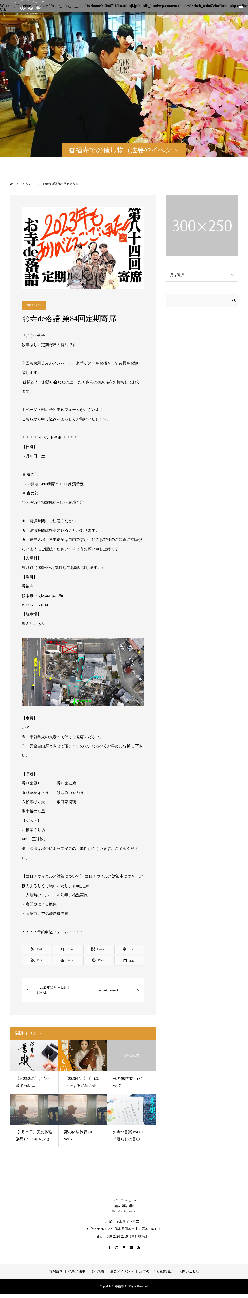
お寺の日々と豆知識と (156, 1271)
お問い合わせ (189, 1271)
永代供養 (97, 1271)
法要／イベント (122, 1271)
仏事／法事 (76, 1271)
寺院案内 (56, 1271)
